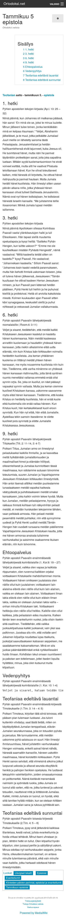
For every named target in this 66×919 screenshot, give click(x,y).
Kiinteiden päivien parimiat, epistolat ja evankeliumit (33, 882)
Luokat (7, 873)
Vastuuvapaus (33, 907)
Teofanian (9, 95)
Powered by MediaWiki (34, 913)
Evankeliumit (13, 877)
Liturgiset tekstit (23, 873)
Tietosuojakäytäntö (33, 900)
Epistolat (41, 873)
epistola (49, 95)
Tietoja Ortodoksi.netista (33, 904)
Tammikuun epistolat (17, 887)
